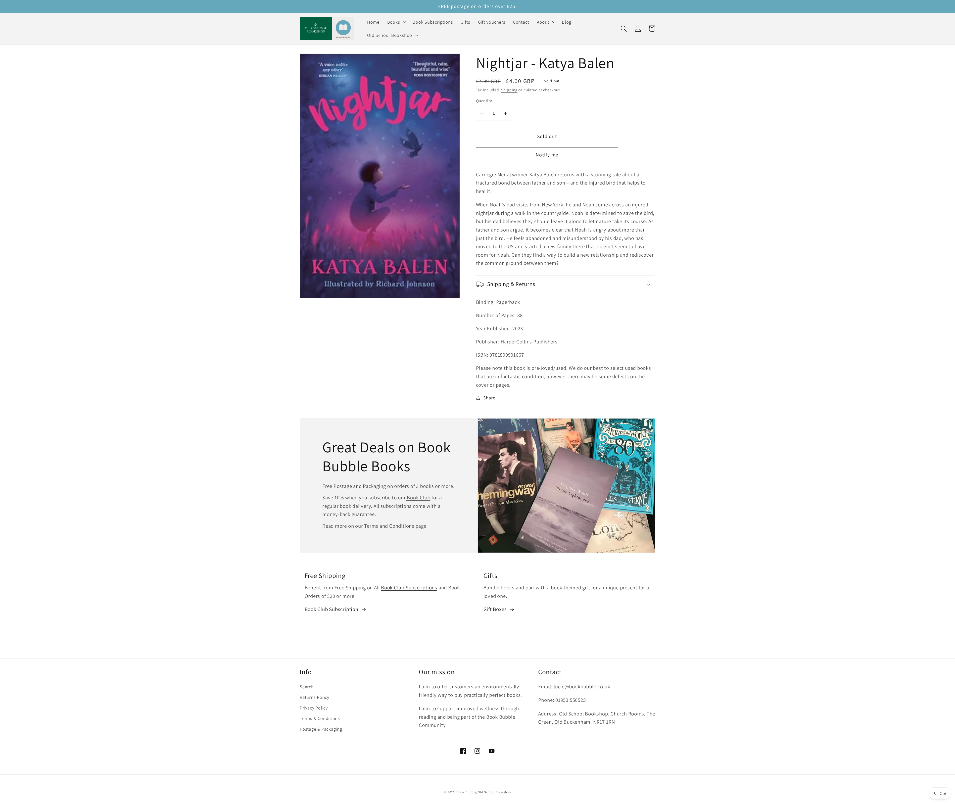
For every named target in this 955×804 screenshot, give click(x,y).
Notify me (547, 154)
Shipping (509, 89)
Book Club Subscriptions (409, 587)
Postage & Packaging (321, 729)
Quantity (484, 100)
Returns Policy (314, 697)
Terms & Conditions (320, 718)
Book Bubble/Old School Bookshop (484, 792)
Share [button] (489, 398)
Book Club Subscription (331, 609)
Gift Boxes (495, 609)
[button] (396, 22)
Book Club (418, 497)
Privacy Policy (314, 708)
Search (307, 687)
